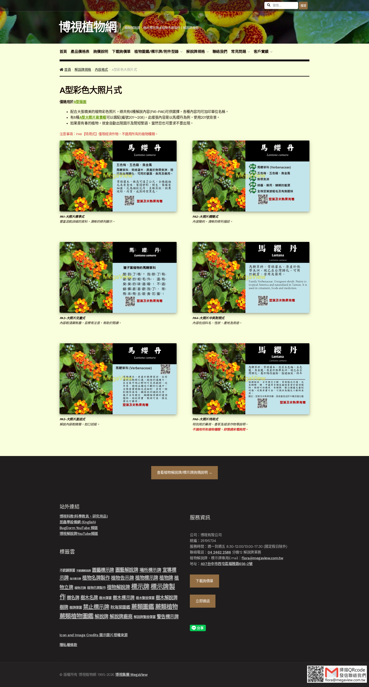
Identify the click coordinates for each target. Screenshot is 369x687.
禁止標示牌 (96, 607)
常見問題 (238, 51)
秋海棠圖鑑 (120, 607)
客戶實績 (261, 51)
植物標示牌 (146, 577)
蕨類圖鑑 (142, 606)
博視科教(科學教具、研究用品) (84, 516)
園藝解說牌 (126, 570)
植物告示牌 (122, 577)
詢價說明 (100, 51)
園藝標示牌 (103, 570)
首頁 (63, 51)
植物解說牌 (118, 587)
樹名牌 (73, 597)
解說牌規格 (195, 51)
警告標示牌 (168, 616)
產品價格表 (80, 51)
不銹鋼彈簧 (67, 570)
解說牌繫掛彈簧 (144, 617)
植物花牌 (80, 587)
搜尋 (303, 5)
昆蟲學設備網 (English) (78, 522)
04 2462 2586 (219, 552)
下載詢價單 (121, 51)
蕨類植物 (166, 606)
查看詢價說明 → (184, 472)
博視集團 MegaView (131, 674)
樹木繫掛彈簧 (145, 598)
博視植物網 (88, 27)
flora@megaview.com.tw (262, 558)
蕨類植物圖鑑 (77, 616)
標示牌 (140, 586)
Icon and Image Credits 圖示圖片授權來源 (94, 635)
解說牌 (101, 616)
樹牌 (64, 607)
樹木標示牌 (124, 597)
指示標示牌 (75, 578)
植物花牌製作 (96, 588)
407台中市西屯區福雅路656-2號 (226, 564)
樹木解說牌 (167, 597)
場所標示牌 (150, 570)
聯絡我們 (219, 51)
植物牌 (166, 577)
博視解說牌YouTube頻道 (79, 534)
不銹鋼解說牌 (83, 570)
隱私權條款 (68, 645)
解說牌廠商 (121, 616)
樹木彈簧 (105, 598)
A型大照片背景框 (92, 117)
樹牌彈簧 (75, 608)
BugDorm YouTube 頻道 (79, 528)
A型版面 (80, 102)
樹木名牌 (89, 597)
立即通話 (203, 601)
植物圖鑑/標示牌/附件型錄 (156, 51)
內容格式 (101, 70)
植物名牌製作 (96, 577)
